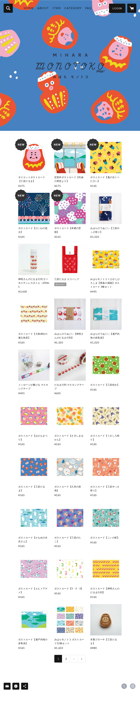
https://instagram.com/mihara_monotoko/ (132, 686)
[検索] (8, 8)
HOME (29, 8)
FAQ (88, 8)
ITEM (56, 8)
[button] (117, 8)
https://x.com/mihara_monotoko (124, 686)
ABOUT (43, 8)
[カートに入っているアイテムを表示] (131, 8)
